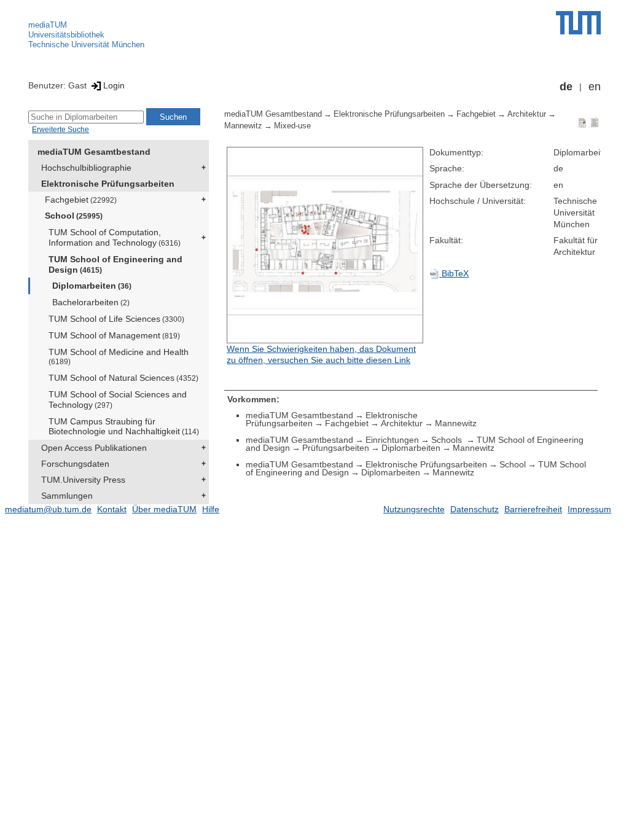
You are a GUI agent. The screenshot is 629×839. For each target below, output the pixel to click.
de (566, 86)
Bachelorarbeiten (91, 302)
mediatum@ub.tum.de (48, 509)
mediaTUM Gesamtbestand (93, 152)
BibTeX (454, 273)
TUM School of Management (114, 335)
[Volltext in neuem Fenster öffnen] (325, 245)
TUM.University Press (83, 480)
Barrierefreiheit (533, 509)
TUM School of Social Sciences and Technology (118, 399)
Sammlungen (67, 496)
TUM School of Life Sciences (116, 319)
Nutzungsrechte (414, 509)
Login (114, 85)
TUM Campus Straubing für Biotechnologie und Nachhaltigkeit (124, 426)
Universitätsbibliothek (66, 34)
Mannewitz (243, 126)
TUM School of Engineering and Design (115, 264)
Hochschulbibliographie (86, 168)
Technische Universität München (86, 44)
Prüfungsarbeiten (335, 448)
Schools (447, 440)
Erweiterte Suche (60, 129)
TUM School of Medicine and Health (119, 356)
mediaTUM (47, 24)
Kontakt (112, 509)
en (594, 86)
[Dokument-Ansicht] (582, 122)
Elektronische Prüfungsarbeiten (107, 184)
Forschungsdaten (75, 464)
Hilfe (210, 509)
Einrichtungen (392, 440)
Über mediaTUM (164, 509)
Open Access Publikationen (94, 448)
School (74, 215)
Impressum (589, 509)
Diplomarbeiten (91, 286)
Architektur (526, 114)
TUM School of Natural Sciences (123, 378)
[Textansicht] (594, 122)
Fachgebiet (81, 200)
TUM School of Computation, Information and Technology (115, 237)
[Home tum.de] (578, 22)
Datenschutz (474, 509)
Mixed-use (292, 126)
